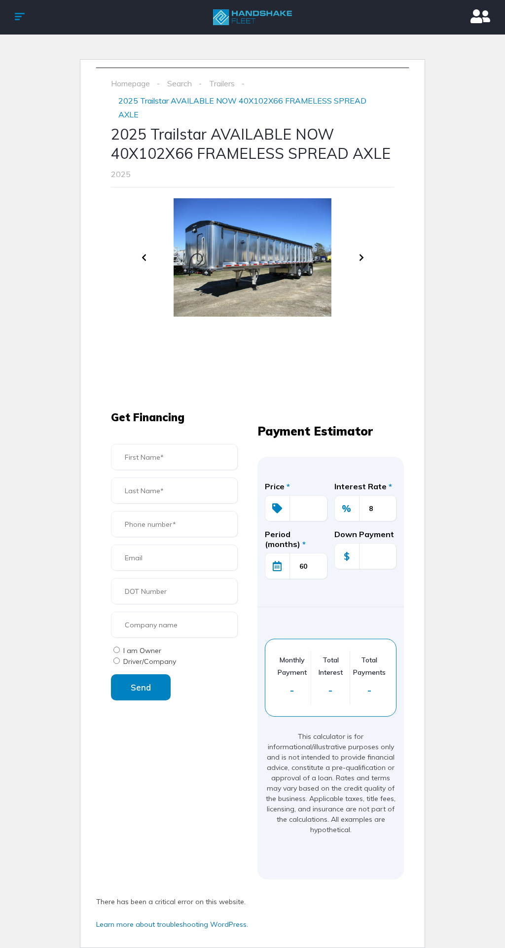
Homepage (130, 83)
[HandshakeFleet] (252, 17)
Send (141, 687)
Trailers (222, 83)
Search (179, 83)
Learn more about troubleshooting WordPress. (172, 924)
